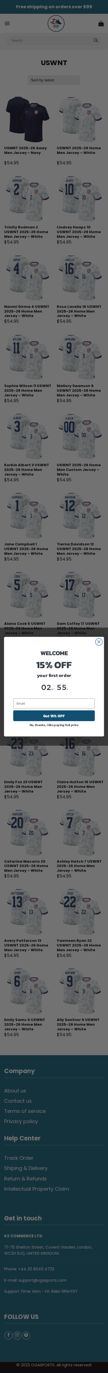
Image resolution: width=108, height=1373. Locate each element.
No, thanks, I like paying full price (54, 725)
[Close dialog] (99, 641)
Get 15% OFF (54, 716)
